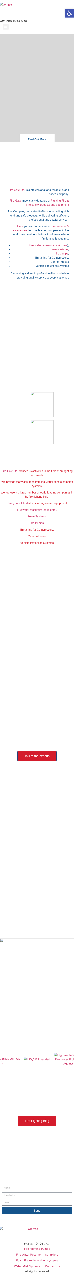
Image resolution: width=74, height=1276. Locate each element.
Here (20, 226)
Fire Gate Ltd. (16, 189)
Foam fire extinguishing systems (37, 1260)
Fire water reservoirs (41, 245)
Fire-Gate (15, 200)
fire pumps (61, 253)
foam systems (59, 249)
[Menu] (6, 27)
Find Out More (37, 139)
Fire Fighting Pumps (37, 1248)
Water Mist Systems (27, 1266)
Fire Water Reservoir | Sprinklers (37, 1254)
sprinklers (61, 245)
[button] (69, 13)
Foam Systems (37, 516)
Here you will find (17, 503)
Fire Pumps (37, 523)
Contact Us (52, 1266)
